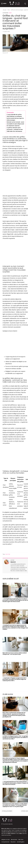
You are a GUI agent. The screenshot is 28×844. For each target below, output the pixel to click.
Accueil (4, 9)
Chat (8, 9)
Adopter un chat (5, 839)
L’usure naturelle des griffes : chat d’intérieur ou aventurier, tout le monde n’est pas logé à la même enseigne (15, 117)
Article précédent (7, 811)
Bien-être (21, 839)
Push (9, 554)
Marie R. (13, 562)
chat (6, 554)
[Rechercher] (25, 3)
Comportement (5, 842)
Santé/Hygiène (20, 842)
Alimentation (14, 839)
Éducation (13, 842)
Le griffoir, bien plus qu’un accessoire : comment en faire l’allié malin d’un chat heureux (15, 129)
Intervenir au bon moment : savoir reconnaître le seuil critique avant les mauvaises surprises (15, 123)
